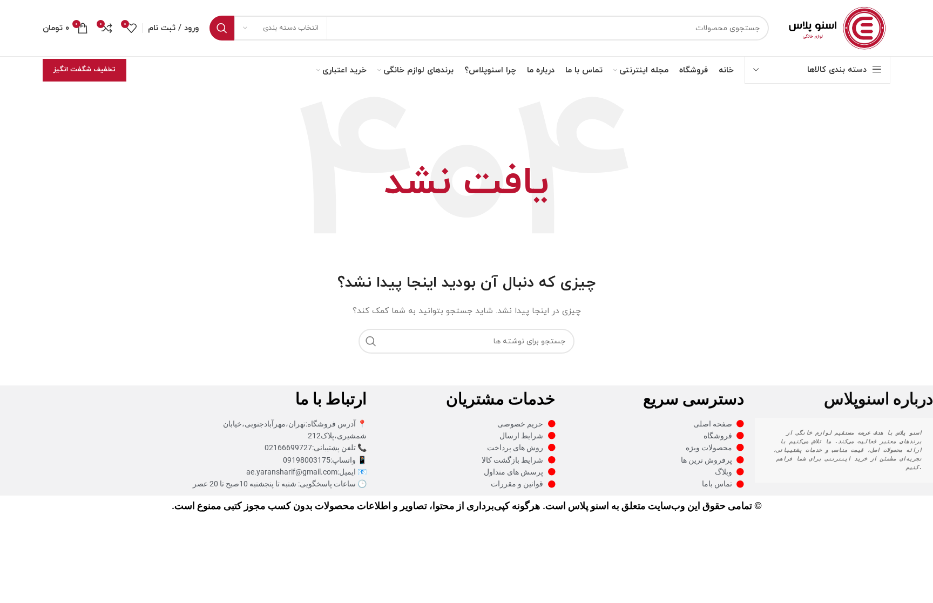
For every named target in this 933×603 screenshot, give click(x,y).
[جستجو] (221, 28)
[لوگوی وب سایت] (835, 27)
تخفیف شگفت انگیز (84, 69)
